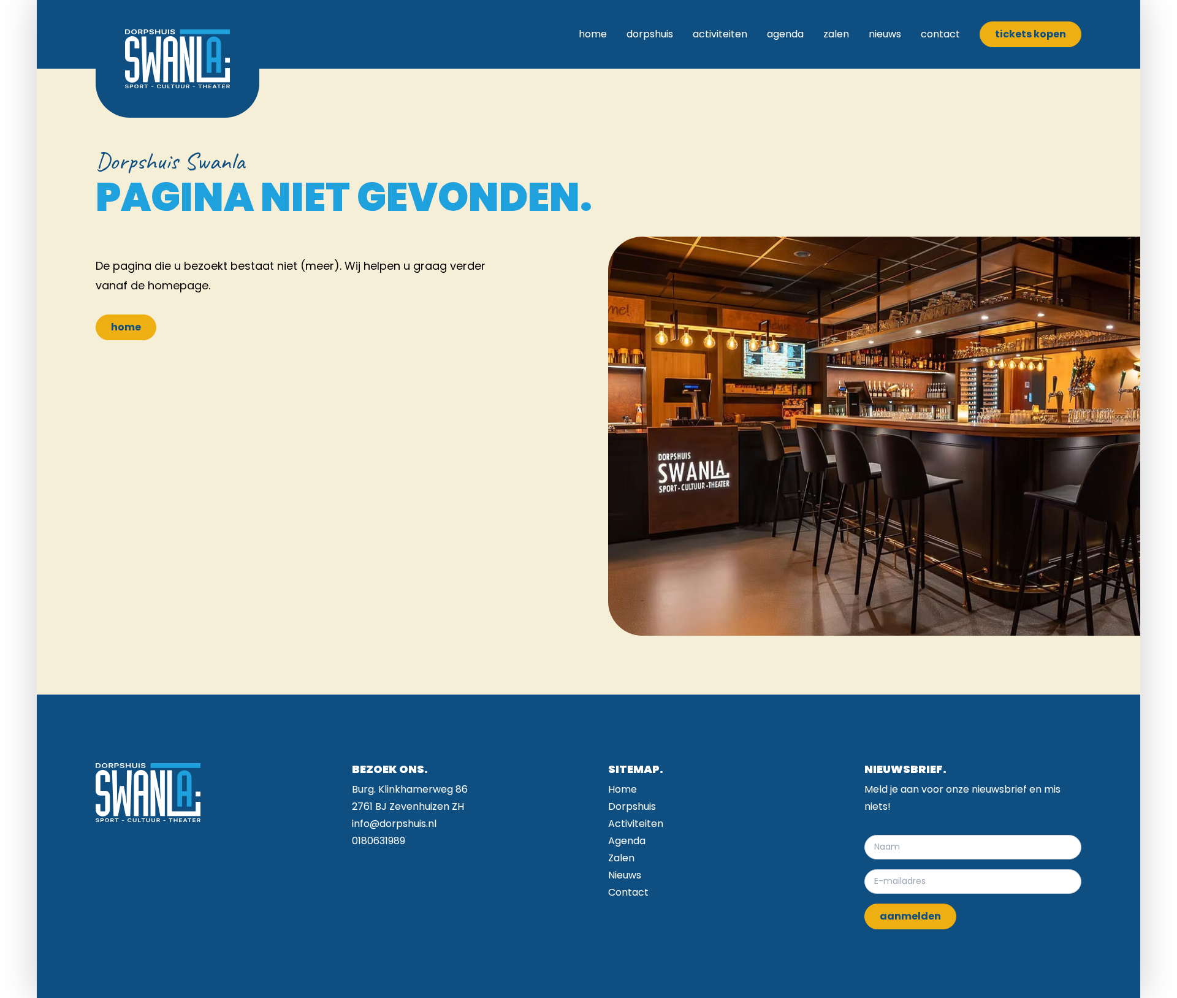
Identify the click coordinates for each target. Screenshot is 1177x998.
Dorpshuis (650, 34)
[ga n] (177, 58)
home (126, 327)
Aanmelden (910, 916)
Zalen (836, 34)
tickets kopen (1030, 34)
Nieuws (885, 34)
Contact (940, 34)
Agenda (785, 34)
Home (593, 34)
